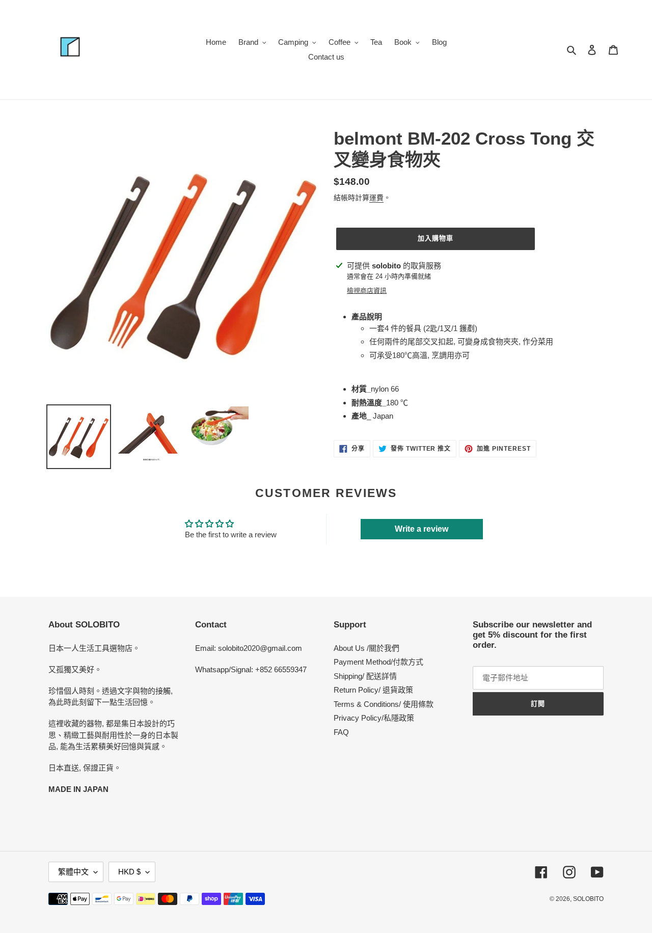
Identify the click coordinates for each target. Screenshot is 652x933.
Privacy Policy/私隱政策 (374, 718)
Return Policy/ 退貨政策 (373, 689)
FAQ (341, 732)
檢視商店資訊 (367, 290)
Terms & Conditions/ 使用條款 (383, 704)
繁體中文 (73, 871)
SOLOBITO (588, 898)
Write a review (421, 529)
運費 (376, 198)
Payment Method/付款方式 (378, 661)
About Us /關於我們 (366, 648)
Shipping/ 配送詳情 (365, 676)
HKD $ (129, 871)
